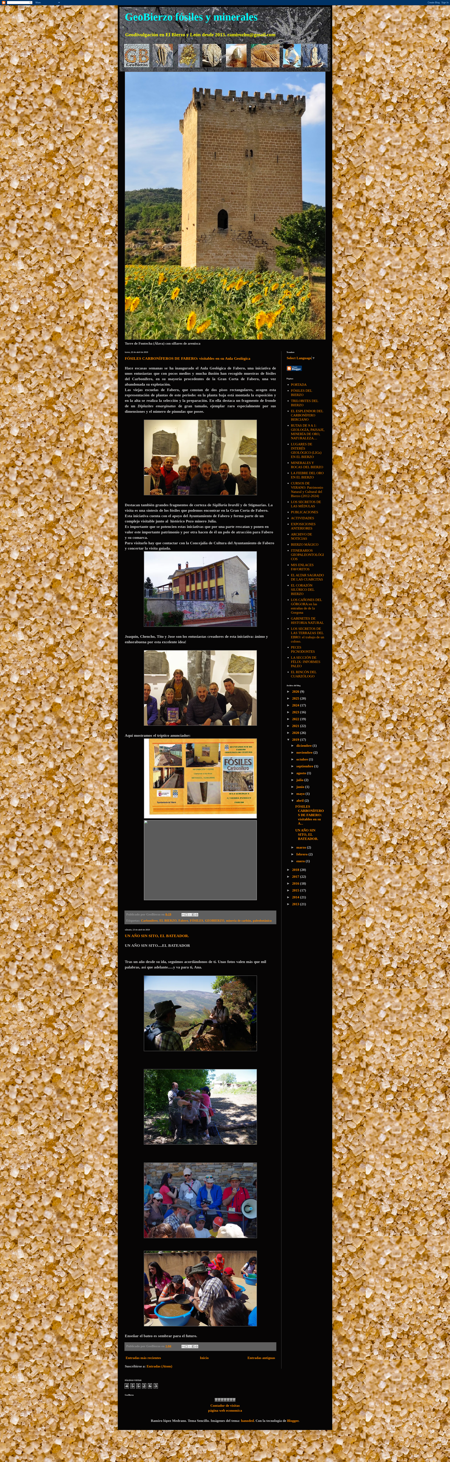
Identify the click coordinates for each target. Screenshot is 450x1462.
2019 (296, 739)
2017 (296, 876)
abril (300, 800)
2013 (296, 904)
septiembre (305, 766)
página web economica (225, 1410)
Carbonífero (149, 920)
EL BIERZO (168, 920)
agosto (301, 773)
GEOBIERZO (214, 920)
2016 (296, 883)
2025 (296, 698)
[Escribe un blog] (186, 915)
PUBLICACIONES (304, 512)
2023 (296, 712)
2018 (296, 870)
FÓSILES (196, 920)
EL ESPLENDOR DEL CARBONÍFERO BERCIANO (307, 415)
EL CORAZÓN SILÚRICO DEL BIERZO (302, 589)
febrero (302, 854)
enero (301, 861)
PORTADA (299, 384)
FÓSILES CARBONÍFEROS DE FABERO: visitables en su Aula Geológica (187, 358)
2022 (296, 719)
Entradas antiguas (261, 1358)
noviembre (304, 752)
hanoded (247, 1421)
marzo (301, 847)
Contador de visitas (225, 1405)
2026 (296, 691)
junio (300, 787)
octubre (302, 759)
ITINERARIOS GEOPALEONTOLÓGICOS (307, 554)
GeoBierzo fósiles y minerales (191, 17)
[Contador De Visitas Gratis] (225, 1400)
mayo (301, 794)
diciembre (304, 745)
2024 (296, 705)
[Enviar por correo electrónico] (183, 915)
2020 (296, 733)
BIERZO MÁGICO (304, 544)
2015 (296, 890)
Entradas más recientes (143, 1358)
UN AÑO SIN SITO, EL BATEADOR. (157, 936)
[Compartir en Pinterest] (196, 915)
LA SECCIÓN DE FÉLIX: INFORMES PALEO (305, 662)
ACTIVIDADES (302, 518)
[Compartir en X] (190, 915)
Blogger (292, 1421)
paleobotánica (262, 920)
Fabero (183, 920)
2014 (296, 897)
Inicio (204, 1358)
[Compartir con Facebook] (193, 915)
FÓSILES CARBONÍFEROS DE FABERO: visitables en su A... (309, 815)
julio (300, 780)
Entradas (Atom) (159, 1366)
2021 (296, 726)
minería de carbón (238, 920)
